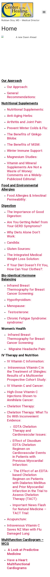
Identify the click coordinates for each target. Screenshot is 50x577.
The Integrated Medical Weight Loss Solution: (24, 257)
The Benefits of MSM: (23, 145)
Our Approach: (17, 87)
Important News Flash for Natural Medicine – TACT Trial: (29, 509)
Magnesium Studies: (22, 157)
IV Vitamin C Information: (25, 361)
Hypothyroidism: (19, 300)
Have (11, 560)
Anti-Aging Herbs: (20, 116)
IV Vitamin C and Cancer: (25, 386)
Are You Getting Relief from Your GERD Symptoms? (27, 224)
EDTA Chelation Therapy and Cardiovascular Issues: (29, 431)
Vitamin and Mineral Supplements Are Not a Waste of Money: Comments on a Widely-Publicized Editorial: (24, 171)
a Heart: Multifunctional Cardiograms (18, 564)
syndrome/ (15, 322)
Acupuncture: (17, 519)
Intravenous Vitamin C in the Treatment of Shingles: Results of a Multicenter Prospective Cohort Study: (27, 373)
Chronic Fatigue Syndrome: (27, 318)
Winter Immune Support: (25, 151)
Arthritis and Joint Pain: (24, 122)
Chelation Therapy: (21, 406)
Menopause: (16, 306)
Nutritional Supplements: (25, 109)
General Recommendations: (22, 95)
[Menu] (44, 12)
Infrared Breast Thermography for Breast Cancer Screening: (26, 289)
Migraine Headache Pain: (27, 349)
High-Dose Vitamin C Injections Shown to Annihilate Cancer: (22, 396)
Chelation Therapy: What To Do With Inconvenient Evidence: (27, 416)
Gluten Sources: (19, 249)
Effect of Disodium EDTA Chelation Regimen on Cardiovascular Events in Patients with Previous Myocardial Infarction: (29, 453)
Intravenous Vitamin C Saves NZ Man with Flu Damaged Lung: (24, 529)
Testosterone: (18, 312)
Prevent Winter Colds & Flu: (27, 128)
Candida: (13, 242)
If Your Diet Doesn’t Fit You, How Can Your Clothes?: (27, 267)
